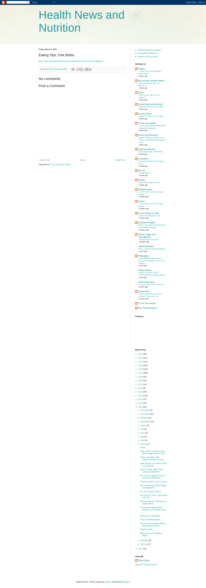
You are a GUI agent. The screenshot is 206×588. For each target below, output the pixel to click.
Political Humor (146, 189)
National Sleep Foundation (149, 50)
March (143, 444)
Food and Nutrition (147, 149)
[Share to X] (84, 69)
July (142, 429)
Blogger (126, 582)
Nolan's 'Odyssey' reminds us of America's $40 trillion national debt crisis (152, 140)
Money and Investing (148, 135)
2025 (140, 358)
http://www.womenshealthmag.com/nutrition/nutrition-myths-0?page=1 (71, 61)
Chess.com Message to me (149, 216)
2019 (140, 377)
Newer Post (44, 160)
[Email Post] (72, 69)
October (144, 418)
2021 (140, 373)
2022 (140, 369)
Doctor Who (144, 291)
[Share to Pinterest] (90, 69)
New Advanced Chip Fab (148, 239)
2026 (140, 354)
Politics (142, 69)
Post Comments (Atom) (61, 164)
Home (82, 160)
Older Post (120, 160)
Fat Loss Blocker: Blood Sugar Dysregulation (153, 486)
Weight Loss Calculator (148, 56)
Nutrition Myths (146, 529)
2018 (140, 380)
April (142, 440)
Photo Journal (145, 270)
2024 (140, 362)
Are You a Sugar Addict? (150, 491)
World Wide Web (146, 246)
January (144, 544)
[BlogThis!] (81, 69)
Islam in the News (147, 282)
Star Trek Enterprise (148, 308)
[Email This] (78, 69)
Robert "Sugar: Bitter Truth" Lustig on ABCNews (152, 470)
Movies (142, 180)
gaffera (108, 582)
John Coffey (144, 560)
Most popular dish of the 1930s (151, 152)
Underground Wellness (148, 53)
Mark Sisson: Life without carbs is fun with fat (153, 464)
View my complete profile (146, 565)
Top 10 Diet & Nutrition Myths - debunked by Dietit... (153, 524)
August (143, 425)
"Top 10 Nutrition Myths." (150, 520)
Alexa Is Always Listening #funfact (152, 249)
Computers (144, 159)
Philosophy (144, 256)
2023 (140, 365)
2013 (140, 399)
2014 (140, 396)
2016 (140, 388)
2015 (140, 392)
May (142, 437)
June (142, 433)
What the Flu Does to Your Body (151, 107)
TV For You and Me (147, 123)
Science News (145, 114)
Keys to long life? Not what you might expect (153, 502)
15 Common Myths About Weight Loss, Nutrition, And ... (153, 509)
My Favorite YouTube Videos (151, 81)
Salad (142, 447)
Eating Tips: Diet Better (150, 516)
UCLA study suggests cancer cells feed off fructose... (152, 477)
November (145, 414)
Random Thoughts (147, 222)
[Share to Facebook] (87, 69)
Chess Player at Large (149, 213)
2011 (140, 407)
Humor (142, 201)
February (144, 540)
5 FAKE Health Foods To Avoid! (153, 482)
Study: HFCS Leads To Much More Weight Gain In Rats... (153, 452)
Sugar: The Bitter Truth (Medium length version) (152, 458)
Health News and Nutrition (150, 104)
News (141, 92)
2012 (140, 403)
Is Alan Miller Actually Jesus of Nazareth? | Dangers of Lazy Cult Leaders (152, 260)
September (145, 422)
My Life (142, 170)
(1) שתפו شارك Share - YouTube (151, 284)
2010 (140, 549)
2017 (140, 384)
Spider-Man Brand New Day (149, 182)
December (145, 410)
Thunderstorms (145, 173)
